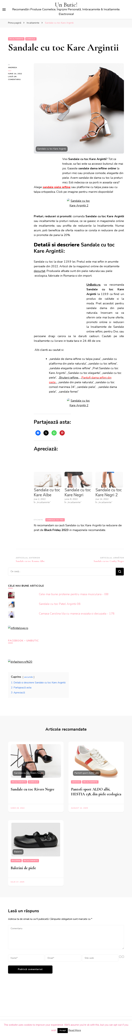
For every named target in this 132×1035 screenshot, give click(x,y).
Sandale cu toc (55, 520)
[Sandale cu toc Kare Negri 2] (109, 480)
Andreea (12, 67)
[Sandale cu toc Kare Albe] (47, 480)
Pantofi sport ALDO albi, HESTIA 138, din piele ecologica (96, 791)
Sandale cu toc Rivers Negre (32, 789)
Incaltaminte (16, 39)
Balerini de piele (23, 868)
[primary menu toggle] (4, 9)
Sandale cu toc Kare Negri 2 (108, 492)
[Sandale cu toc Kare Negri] (78, 480)
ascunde (28, 677)
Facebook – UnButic (23, 640)
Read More (74, 1030)
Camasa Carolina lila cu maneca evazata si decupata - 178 (76, 613)
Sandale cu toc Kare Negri (78, 492)
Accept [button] (62, 1030)
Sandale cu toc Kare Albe (47, 492)
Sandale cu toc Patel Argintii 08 (59, 604)
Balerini (16, 861)
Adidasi (76, 782)
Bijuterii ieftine (68, 378)
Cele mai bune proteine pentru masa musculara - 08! (73, 594)
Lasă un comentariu (18, 78)
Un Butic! (66, 4)
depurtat (39, 271)
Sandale (30, 39)
